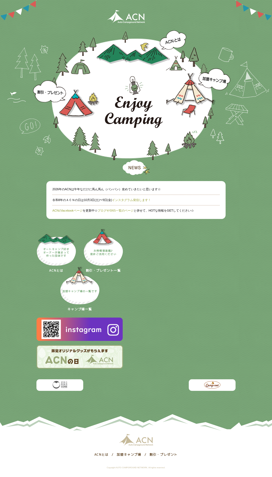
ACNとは (141, 47)
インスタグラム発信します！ (131, 200)
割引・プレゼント (66, 99)
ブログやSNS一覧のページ (116, 210)
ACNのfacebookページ (67, 210)
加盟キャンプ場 (198, 93)
